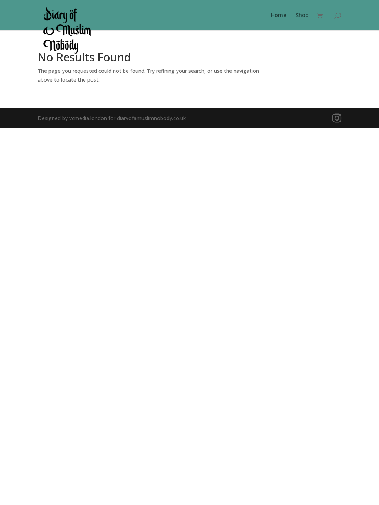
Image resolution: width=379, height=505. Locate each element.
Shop (302, 15)
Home (278, 15)
